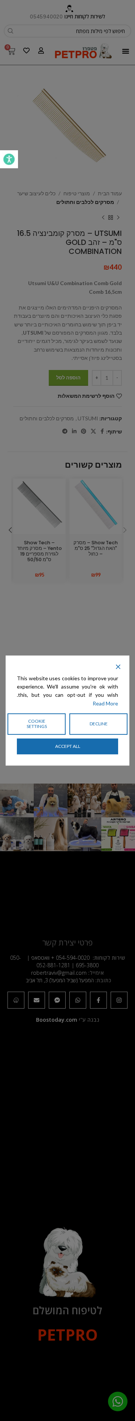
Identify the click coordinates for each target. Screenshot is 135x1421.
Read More (105, 703)
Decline (99, 723)
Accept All (67, 746)
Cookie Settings (37, 723)
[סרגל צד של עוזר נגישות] (9, 159)
